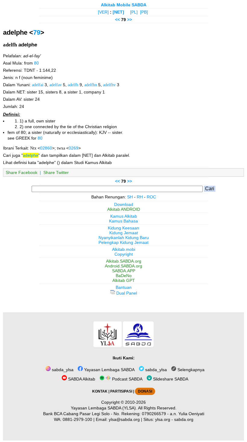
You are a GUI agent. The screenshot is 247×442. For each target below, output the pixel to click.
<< (117, 19)
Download (123, 204)
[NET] (118, 12)
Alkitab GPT (123, 280)
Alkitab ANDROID (123, 209)
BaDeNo (124, 275)
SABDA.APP (123, 270)
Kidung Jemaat (123, 232)
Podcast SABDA (126, 379)
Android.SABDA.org (123, 266)
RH (140, 196)
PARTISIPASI (121, 391)
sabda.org (183, 419)
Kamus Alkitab (123, 216)
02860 (46, 148)
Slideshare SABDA (170, 379)
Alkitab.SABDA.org (123, 261)
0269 (73, 148)
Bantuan (124, 287)
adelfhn (90, 84)
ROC (151, 196)
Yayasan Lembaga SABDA (109, 369)
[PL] (134, 12)
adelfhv (109, 84)
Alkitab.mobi (123, 249)
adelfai (37, 84)
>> (129, 19)
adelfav (55, 84)
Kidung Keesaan (123, 228)
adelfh (73, 84)
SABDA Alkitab (81, 379)
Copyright (123, 254)
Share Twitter (56, 172)
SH (130, 196)
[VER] (103, 12)
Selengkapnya (190, 369)
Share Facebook (21, 172)
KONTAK (100, 391)
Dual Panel (126, 293)
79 (36, 32)
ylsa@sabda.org (124, 419)
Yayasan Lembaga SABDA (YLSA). (104, 408)
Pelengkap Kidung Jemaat (123, 242)
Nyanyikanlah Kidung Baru (123, 237)
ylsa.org (162, 419)
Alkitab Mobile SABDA (123, 4)
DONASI (145, 391)
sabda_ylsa (62, 369)
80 (36, 63)
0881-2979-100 (77, 419)
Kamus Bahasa (123, 221)
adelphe (30, 155)
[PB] (144, 12)
